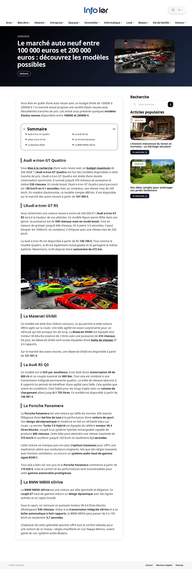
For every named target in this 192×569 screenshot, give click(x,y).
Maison (139, 120)
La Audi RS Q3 (81, 134)
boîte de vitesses (102, 340)
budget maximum (98, 168)
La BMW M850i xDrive (85, 145)
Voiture (24, 73)
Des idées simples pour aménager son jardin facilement (151, 189)
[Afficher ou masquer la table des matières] (81, 129)
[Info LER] (96, 10)
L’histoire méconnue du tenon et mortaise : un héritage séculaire (151, 145)
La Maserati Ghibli (36, 145)
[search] (173, 10)
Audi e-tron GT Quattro (38, 134)
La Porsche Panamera (85, 139)
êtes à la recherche (40, 168)
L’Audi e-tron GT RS (37, 139)
